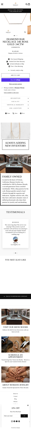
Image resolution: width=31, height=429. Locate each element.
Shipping (10, 53)
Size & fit (15, 101)
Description (15, 98)
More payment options (15, 84)
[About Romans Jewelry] (15, 374)
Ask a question (15, 108)
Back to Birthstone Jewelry (16, 296)
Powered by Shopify (15, 427)
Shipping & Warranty (15, 104)
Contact (15, 396)
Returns (15, 401)
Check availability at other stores (11, 92)
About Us (15, 393)
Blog (15, 399)
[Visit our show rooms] (15, 317)
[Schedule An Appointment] (15, 345)
